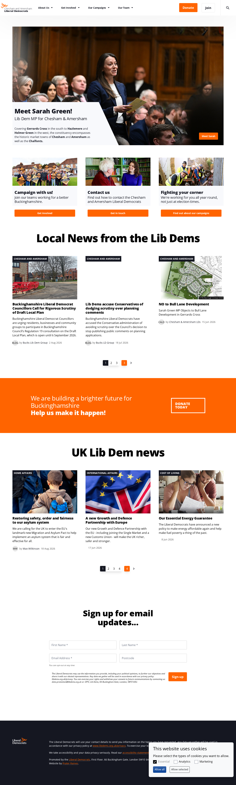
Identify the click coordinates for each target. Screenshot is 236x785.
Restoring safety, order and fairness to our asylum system (42, 520)
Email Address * (57, 653)
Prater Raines (70, 763)
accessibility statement (135, 752)
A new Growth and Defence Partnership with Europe (109, 520)
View (118, 86)
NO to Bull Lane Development (184, 304)
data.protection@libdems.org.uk (66, 681)
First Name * (55, 640)
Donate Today (182, 405)
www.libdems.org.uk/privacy (109, 745)
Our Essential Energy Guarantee (185, 518)
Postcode (124, 653)
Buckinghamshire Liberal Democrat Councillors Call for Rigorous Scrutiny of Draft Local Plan (44, 308)
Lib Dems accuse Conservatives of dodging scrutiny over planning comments (114, 308)
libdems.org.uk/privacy (62, 679)
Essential (164, 761)
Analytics (184, 761)
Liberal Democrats (79, 759)
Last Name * (125, 640)
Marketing (206, 761)
